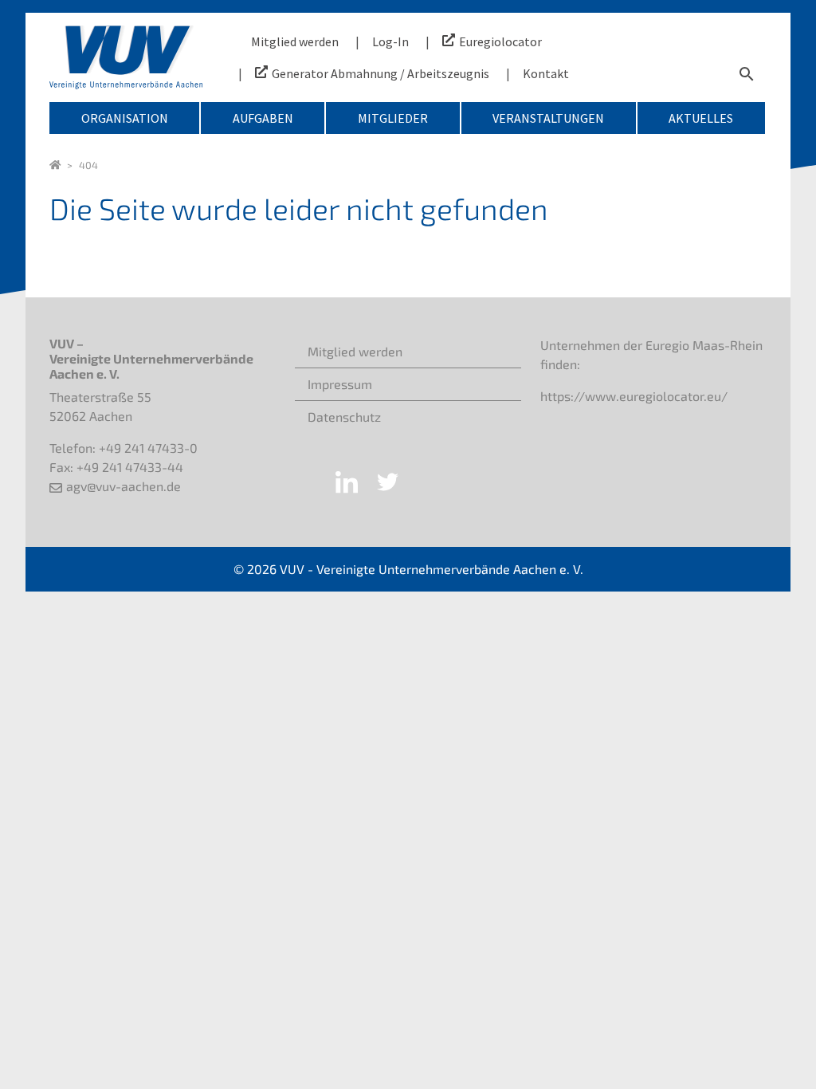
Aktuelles (701, 118)
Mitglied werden (295, 41)
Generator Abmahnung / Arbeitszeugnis (380, 73)
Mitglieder (393, 118)
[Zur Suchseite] (747, 73)
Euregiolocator (500, 41)
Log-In (390, 41)
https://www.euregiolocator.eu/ (634, 395)
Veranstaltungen (548, 118)
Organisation (124, 118)
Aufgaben (263, 118)
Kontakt (546, 73)
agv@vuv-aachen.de (123, 485)
